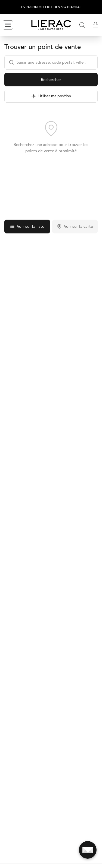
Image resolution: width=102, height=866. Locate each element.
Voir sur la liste (30, 226)
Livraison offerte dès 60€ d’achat (51, 7)
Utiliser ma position (54, 96)
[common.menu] (8, 25)
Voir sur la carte (78, 226)
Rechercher (51, 79)
